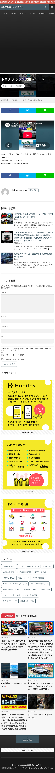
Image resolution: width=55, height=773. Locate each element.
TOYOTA (4, 13)
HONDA (23, 13)
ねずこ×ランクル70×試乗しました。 (40, 715)
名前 (4, 316)
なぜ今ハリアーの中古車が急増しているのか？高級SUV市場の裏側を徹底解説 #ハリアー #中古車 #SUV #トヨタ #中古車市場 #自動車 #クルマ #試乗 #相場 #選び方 (14, 721)
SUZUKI (23, 578)
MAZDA (32, 13)
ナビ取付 (44, 589)
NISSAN (13, 13)
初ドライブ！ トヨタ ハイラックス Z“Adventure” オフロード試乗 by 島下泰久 (40, 686)
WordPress (48, 768)
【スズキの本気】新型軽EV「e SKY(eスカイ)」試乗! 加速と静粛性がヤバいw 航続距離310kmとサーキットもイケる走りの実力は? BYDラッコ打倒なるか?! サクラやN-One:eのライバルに (40, 649)
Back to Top (27, 740)
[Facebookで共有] (10, 110)
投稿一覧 (32, 190)
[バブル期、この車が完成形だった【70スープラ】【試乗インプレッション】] (7, 218)
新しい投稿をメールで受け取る (13, 359)
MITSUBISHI (24, 572)
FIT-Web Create (28, 768)
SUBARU (42, 13)
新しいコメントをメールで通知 (13, 355)
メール (4, 327)
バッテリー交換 (11, 595)
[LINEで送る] (45, 110)
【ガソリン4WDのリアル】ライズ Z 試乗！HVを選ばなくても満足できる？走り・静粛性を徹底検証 (13, 645)
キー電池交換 (11, 589)
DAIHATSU (9, 566)
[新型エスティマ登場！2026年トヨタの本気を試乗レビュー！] (7, 258)
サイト (3, 337)
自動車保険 (27, 601)
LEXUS (47, 566)
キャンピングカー (39, 584)
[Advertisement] (27, 45)
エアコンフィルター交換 (15, 584)
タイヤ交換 (29, 589)
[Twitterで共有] (27, 110)
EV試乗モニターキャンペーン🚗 (13, 684)
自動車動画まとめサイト (34, 765)
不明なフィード (9, 373)
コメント (4, 292)
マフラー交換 (30, 595)
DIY (21, 566)
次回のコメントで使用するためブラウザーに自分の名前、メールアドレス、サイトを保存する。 (27, 349)
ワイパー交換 (10, 601)
